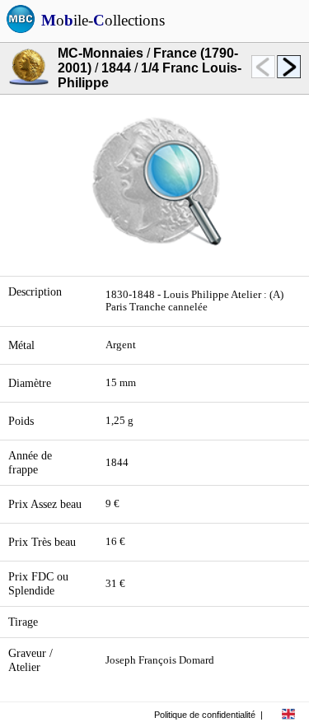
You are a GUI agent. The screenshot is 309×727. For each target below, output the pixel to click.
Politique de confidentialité (204, 715)
